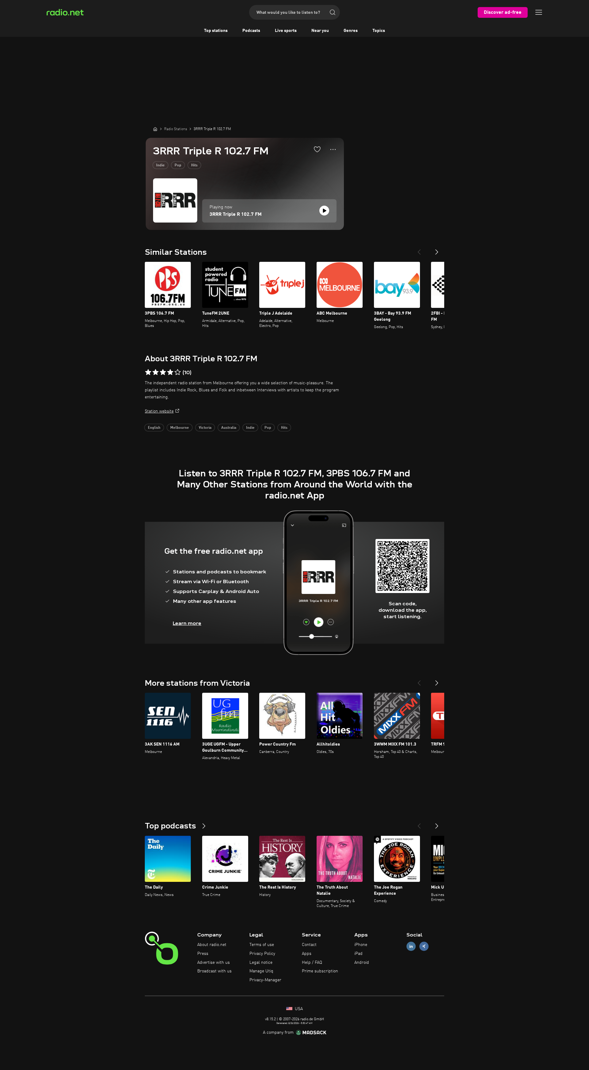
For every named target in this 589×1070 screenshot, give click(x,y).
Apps (306, 954)
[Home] (155, 128)
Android (361, 962)
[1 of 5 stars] (148, 372)
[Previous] (419, 249)
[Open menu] (538, 12)
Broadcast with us (214, 971)
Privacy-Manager (265, 980)
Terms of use (261, 945)
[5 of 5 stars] (177, 372)
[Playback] (324, 210)
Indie (160, 165)
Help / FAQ (312, 962)
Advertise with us (213, 962)
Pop (178, 165)
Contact (309, 945)
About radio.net (211, 945)
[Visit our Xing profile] (424, 946)
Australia (228, 428)
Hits (194, 165)
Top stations (216, 31)
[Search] (332, 12)
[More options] (333, 149)
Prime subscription (320, 971)
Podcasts (251, 31)
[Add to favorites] (317, 149)
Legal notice (260, 962)
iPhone (360, 945)
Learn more (187, 623)
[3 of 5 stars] (163, 372)
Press (202, 954)
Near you (320, 31)
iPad (358, 954)
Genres (351, 31)
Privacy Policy (262, 954)
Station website (159, 411)
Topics (378, 31)
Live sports (286, 31)
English (154, 428)
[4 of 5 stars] (170, 372)
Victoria (205, 428)
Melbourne (179, 428)
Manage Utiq (261, 971)
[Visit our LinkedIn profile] (411, 946)
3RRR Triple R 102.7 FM (236, 214)
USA (298, 1009)
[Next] (436, 249)
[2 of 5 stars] (155, 372)
